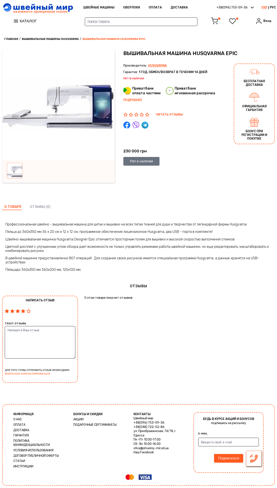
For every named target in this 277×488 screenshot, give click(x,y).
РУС (273, 7)
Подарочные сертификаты (95, 425)
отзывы (37, 207)
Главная (11, 39)
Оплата (155, 7)
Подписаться (228, 458)
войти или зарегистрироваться (27, 373)
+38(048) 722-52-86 (149, 427)
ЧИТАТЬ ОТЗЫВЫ (169, 114)
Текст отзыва (15, 323)
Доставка (179, 7)
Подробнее (132, 100)
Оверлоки (131, 7)
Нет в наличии (141, 161)
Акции (78, 419)
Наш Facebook (144, 452)
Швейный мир (143, 418)
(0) (48, 207)
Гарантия (21, 435)
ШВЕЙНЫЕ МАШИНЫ (98, 7)
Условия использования (33, 450)
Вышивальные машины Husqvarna (50, 39)
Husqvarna (157, 65)
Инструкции (23, 466)
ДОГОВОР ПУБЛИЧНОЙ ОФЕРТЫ (36, 456)
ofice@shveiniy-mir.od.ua (151, 448)
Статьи (19, 461)
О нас (17, 419)
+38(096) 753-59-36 (149, 422)
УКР (264, 7)
